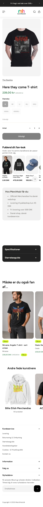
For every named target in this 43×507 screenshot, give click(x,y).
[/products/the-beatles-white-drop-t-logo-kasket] (32, 165)
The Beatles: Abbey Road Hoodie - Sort (4, 176)
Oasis (37, 348)
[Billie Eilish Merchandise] (18, 394)
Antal (4, 128)
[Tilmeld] (37, 488)
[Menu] (3, 11)
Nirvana (5, 351)
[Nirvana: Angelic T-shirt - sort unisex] (18, 315)
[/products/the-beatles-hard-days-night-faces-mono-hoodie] (19, 165)
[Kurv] (39, 11)
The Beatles (7, 80)
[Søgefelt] (34, 11)
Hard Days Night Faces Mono (18, 176)
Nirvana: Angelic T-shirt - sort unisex (14, 346)
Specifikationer (12, 249)
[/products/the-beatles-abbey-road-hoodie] (6, 165)
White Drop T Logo (30, 176)
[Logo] (21, 12)
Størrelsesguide (12, 257)
